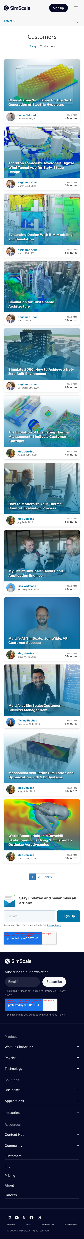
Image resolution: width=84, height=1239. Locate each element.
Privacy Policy (54, 925)
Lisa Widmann (27, 586)
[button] (42, 1047)
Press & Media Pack (47, 1224)
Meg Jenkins (26, 451)
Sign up (58, 8)
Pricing (10, 1176)
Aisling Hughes (27, 720)
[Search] (76, 21)
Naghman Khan (28, 182)
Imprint (28, 1224)
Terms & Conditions (70, 1224)
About (9, 1185)
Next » (49, 877)
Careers (11, 1195)
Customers (13, 1156)
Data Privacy (11, 1224)
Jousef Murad (27, 115)
